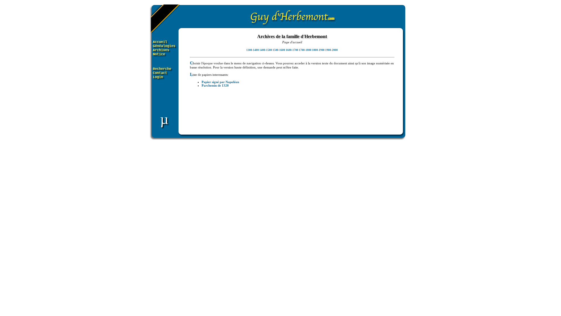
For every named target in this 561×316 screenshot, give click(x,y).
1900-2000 (331, 50)
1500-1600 (279, 50)
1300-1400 (252, 50)
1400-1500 (265, 50)
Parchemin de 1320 (215, 85)
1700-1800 (305, 50)
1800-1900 (318, 50)
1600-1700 (292, 50)
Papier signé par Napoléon (220, 82)
